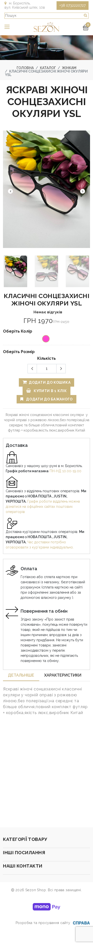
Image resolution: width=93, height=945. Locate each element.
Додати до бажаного (49, 399)
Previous (10, 191)
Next (82, 191)
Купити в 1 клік (50, 391)
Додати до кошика (49, 382)
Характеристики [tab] (62, 675)
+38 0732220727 (73, 5)
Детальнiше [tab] (21, 675)
